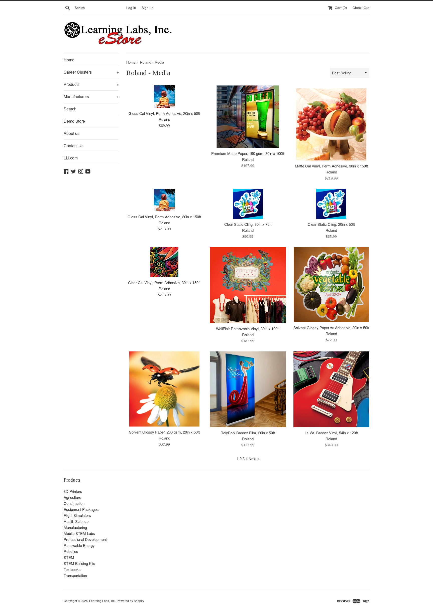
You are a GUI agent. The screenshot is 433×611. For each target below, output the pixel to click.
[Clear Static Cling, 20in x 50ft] (331, 204)
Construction (74, 503)
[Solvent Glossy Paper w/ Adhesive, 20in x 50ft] (331, 284)
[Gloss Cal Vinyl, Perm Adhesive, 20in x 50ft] (164, 96)
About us (71, 133)
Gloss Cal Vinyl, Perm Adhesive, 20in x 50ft (164, 113)
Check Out (361, 7)
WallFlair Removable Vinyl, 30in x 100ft (247, 328)
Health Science (76, 521)
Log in (131, 7)
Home (69, 60)
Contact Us (73, 145)
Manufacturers (91, 96)
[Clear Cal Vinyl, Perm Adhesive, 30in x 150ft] (164, 262)
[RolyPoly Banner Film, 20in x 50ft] (248, 389)
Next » (254, 458)
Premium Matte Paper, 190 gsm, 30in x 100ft (247, 153)
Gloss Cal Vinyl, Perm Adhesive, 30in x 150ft (164, 216)
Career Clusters (91, 72)
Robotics (71, 551)
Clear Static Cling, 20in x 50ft (331, 224)
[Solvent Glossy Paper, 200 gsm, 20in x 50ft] (164, 389)
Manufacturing (75, 527)
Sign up (148, 7)
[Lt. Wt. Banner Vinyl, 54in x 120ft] (331, 389)
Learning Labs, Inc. (102, 600)
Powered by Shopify (130, 600)
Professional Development (85, 539)
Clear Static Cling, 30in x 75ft (247, 224)
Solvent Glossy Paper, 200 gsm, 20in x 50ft (164, 432)
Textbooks (72, 569)
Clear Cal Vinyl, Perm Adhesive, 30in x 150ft (164, 282)
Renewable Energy (79, 545)
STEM (69, 557)
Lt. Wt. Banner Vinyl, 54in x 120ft (331, 432)
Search (70, 109)
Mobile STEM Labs (79, 533)
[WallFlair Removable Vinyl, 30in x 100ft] (248, 285)
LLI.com (71, 158)
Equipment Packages (81, 509)
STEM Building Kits (79, 563)
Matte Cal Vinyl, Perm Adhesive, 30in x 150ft (331, 165)
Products (91, 84)
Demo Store (74, 121)
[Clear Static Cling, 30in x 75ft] (248, 204)
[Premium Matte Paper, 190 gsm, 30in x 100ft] (248, 116)
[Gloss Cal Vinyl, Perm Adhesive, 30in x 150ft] (164, 200)
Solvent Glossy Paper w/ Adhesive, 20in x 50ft (331, 327)
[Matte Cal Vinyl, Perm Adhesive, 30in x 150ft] (331, 122)
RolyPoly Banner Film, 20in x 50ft (248, 432)
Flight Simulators (77, 515)
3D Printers (73, 491)
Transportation (75, 575)
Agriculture (72, 497)
